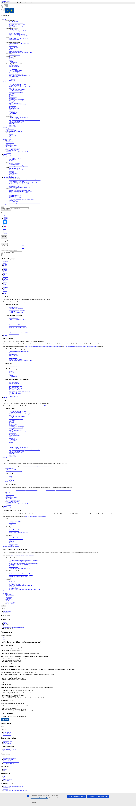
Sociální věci (12, 111)
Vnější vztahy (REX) (14, 186)
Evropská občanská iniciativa (15, 72)
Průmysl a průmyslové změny (15, 103)
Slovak (5, 288)
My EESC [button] (5, 593)
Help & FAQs (9, 599)
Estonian (5, 270)
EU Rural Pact (12, 126)
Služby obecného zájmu (14, 108)
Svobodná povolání (13, 173)
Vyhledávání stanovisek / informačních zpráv (19, 43)
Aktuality (8, 140)
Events (4, 625)
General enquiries (7, 735)
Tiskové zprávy (9, 141)
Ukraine (5, 204)
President (5, 154)
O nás (4, 19)
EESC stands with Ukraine (15, 78)
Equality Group (12, 200)
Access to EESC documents (9, 758)
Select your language (5, 252)
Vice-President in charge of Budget (17, 24)
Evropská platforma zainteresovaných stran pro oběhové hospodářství (24, 120)
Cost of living (12, 125)
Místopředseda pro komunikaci (16, 23)
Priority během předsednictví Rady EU (17, 34)
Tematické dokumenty (14, 58)
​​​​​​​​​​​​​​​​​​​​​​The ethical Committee (14, 39)
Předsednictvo (12, 25)
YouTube (5, 233)
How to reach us (7, 732)
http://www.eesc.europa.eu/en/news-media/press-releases (58, 490)
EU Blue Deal (12, 123)
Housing (11, 102)
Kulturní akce (12, 137)
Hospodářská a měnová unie (15, 90)
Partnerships (12, 79)
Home (4, 622)
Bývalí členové (12, 159)
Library (5, 742)
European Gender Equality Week (16, 121)
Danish (5, 264)
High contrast (4, 237)
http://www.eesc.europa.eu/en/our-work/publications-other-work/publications (80, 346)
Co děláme (5, 41)
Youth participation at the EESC (16, 122)
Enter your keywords (5, 208)
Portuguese (5, 286)
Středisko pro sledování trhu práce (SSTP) (18, 192)
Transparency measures (8, 757)
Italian (4, 278)
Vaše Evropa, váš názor (14, 71)
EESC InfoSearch (7, 743)
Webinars (11, 134)
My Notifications (10, 595)
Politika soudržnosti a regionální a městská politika (20, 86)
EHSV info (8, 144)
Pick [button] (23, 245)
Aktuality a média (7, 139)
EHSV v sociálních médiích (12, 149)
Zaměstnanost (12, 93)
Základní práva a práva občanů (16, 100)
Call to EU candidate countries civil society (18, 117)
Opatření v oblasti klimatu (15, 85)
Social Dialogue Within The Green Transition (13, 627)
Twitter (5, 219)
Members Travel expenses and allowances (12, 760)
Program (5, 127)
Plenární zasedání (10, 129)
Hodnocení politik (13, 62)
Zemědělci (11, 171)
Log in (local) (9, 600)
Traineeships (6, 778)
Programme (6, 612)
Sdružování (11, 172)
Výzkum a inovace (13, 107)
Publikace (11, 57)
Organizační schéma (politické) (16, 26)
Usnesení (11, 48)
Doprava (11, 115)
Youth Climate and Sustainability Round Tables (19, 75)
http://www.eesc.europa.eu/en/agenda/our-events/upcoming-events (38, 466)
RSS (4, 770)
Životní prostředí (13, 97)
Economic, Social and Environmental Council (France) (15, 790)
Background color (5, 248)
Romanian (5, 287)
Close (15, 250)
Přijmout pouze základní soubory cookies (98, 796)
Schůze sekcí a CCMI (11, 130)
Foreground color (4, 245)
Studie (10, 60)
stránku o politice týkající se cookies (39, 797)
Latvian (5, 280)
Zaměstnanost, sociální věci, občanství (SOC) (19, 183)
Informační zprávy (13, 46)
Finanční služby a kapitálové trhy (16, 99)
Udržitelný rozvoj (13, 112)
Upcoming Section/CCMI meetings (14, 131)
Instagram (6, 217)
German (5, 265)
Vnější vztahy (12, 98)
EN (4, 637)
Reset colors (10, 250)
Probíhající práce (13, 49)
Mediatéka (8, 153)
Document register (7, 741)
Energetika (11, 94)
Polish (4, 284)
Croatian (5, 275)
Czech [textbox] (12, 252)
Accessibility (3, 236)
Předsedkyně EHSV (13, 21)
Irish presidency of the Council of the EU (18, 35)
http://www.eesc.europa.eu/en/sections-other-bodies (22, 555)
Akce (10, 136)
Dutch (4, 283)
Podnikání (11, 95)
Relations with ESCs (13, 80)
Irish (4, 274)
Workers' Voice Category (14, 168)
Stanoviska (11, 44)
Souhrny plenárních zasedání (15, 51)
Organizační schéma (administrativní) (17, 30)
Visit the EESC (6, 733)
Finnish (5, 271)
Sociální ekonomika (13, 174)
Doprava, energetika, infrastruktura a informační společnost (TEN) (24, 182)
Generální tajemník (13, 29)
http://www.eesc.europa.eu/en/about (31, 301)
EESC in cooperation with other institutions (13, 786)
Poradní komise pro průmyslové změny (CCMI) (19, 187)
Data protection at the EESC (9, 749)
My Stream (8, 598)
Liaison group (6, 787)
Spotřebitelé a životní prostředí (16, 169)
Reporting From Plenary (11, 145)
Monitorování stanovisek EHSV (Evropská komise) (20, 52)
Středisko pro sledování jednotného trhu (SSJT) (19, 190)
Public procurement (7, 779)
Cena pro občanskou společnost (16, 67)
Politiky (5, 81)
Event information (7, 611)
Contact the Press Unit (11, 150)
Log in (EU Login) (10, 602)
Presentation (14, 69)
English (5, 268)
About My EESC (10, 594)
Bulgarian (5, 261)
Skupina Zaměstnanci (14, 164)
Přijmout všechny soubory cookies (76, 796)
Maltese (5, 282)
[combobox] (16, 252)
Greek (4, 266)
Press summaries (10, 143)
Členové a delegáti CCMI (15, 158)
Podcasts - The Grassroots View (13, 148)
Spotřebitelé (11, 88)
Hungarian (5, 277)
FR (4, 639)
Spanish (5, 269)
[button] (5, 719)
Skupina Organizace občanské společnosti (18, 166)
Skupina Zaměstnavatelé (14, 163)
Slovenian (5, 289)
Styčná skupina (12, 196)
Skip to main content (5, 1)
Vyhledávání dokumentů (14, 55)
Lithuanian (5, 279)
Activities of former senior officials (11, 762)
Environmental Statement (9, 751)
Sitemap (5, 769)
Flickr (4, 229)
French (5, 273)
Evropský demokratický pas (15, 70)
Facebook (6, 218)
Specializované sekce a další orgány (11, 177)
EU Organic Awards (13, 76)
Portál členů (11, 160)
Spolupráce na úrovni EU (14, 33)
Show (2, 726)
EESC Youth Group (13, 201)
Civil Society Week (13, 65)
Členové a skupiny (7, 155)
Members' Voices (10, 146)
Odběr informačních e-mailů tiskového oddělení (17, 152)
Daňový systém (12, 113)
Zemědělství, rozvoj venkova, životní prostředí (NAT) (21, 185)
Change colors (4, 244)
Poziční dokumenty (13, 47)
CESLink (5, 789)
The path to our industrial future (16, 74)
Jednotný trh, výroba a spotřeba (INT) (17, 181)
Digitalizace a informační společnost (17, 89)
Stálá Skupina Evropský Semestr (16, 197)
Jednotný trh (12, 109)
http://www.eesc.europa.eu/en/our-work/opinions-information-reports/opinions (43, 346)
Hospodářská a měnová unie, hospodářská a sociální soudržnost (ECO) (25, 180)
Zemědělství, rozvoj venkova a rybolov (18, 84)
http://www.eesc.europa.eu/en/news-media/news (26, 490)
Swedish (5, 291)
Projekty (11, 61)
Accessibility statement (8, 763)
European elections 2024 (14, 66)
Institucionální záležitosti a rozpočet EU (18, 104)
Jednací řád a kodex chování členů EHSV (18, 38)
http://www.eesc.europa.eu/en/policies (38, 405)
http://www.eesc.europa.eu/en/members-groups (35, 516)
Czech (4, 263)
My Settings (9, 597)
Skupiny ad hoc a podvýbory (15, 195)
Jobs (4, 776)
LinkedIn (6, 215)
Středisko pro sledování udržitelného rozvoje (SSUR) (21, 191)
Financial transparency (8, 759)
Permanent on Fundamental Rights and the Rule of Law (21, 199)
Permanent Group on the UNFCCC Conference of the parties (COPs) (24, 203)
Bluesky (5, 224)
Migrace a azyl (12, 106)
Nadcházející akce (13, 135)
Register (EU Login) (10, 603)
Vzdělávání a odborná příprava (16, 92)
